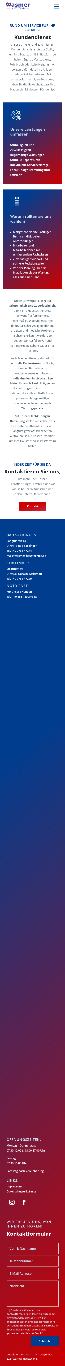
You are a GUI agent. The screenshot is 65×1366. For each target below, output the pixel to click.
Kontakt (32, 506)
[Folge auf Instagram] (12, 1202)
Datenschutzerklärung (21, 1191)
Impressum (14, 1186)
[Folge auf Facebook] (24, 1202)
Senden (44, 1341)
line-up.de (31, 1354)
